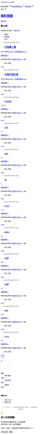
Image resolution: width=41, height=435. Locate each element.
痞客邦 (14, 59)
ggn (6, 310)
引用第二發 (10, 47)
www (7, 205)
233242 (8, 101)
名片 (6, 39)
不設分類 (16, 30)
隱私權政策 (34, 407)
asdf (7, 258)
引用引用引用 (11, 74)
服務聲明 (20, 409)
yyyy (7, 336)
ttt (6, 179)
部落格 (7, 37)
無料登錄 (7, 16)
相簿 (6, 34)
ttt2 (6, 153)
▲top (2, 66)
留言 (18, 59)
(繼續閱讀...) (5, 55)
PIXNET (9, 407)
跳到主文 (4, 21)
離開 (11, 432)
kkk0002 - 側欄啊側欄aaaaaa (17, 52)
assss (7, 232)
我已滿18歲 (5, 432)
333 (6, 127)
